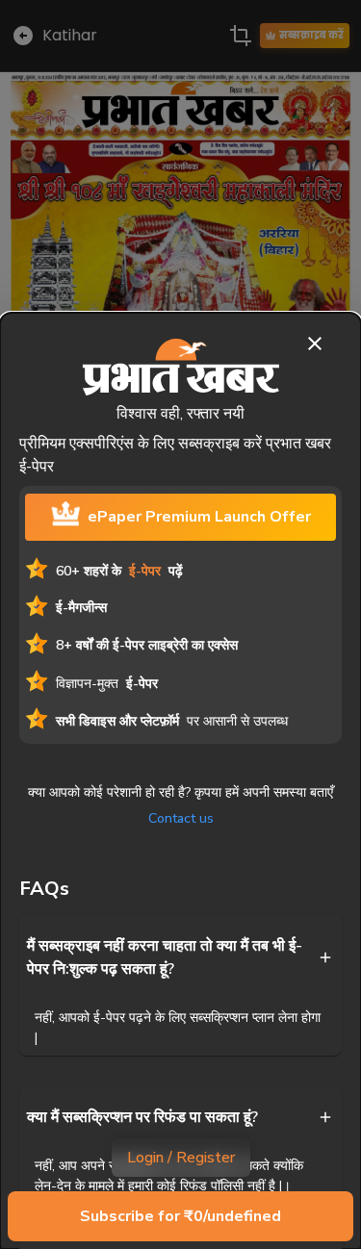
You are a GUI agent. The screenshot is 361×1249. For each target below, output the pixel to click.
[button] (180, 957)
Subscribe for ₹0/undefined (180, 1216)
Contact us (181, 818)
